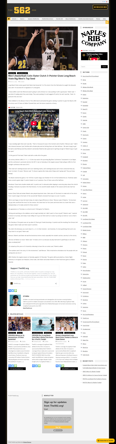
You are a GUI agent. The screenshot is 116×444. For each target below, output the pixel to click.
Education (85, 160)
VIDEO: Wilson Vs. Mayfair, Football (91, 371)
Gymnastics (86, 179)
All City (84, 80)
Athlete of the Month (88, 87)
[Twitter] (12, 290)
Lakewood (85, 204)
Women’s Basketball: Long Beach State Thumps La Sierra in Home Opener (67, 337)
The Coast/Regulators (88, 314)
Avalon (84, 94)
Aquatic (84, 83)
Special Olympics (87, 289)
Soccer (84, 281)
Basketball (12, 73)
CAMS (84, 124)
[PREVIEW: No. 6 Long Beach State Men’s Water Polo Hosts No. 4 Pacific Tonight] (43, 324)
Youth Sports (86, 355)
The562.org (86, 318)
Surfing (84, 303)
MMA (84, 237)
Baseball (85, 102)
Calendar (85, 120)
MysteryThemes (27, 442)
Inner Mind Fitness (87, 190)
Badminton (85, 98)
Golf (84, 175)
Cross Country (86, 149)
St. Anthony (86, 296)
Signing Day (86, 274)
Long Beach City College (89, 219)
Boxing (84, 113)
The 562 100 (59, 19)
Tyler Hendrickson (60, 343)
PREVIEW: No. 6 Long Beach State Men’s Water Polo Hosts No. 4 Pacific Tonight (42, 337)
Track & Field (86, 325)
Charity (84, 131)
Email (46, 409)
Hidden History (86, 182)
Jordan (84, 197)
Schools (14, 19)
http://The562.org (27, 308)
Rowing (85, 259)
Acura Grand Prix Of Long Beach (91, 76)
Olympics (85, 245)
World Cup (85, 347)
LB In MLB (85, 208)
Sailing (84, 267)
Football (85, 171)
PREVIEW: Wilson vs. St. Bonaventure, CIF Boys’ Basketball (16, 337)
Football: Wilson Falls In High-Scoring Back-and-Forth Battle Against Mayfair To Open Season (95, 366)
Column (84, 138)
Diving (84, 153)
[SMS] (15, 290)
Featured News (87, 168)
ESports (85, 164)
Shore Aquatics (86, 270)
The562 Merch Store (47, 19)
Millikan (85, 234)
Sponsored (85, 292)
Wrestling (85, 351)
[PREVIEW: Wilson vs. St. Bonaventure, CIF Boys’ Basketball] (19, 324)
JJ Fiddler (22, 81)
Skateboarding (86, 278)
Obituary (85, 241)
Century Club (86, 127)
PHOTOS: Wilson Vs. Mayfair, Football (92, 382)
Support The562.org (33, 19)
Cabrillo (84, 116)
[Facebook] (9, 290)
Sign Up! (58, 427)
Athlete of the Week (88, 91)
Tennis (84, 311)
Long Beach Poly (87, 223)
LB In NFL (85, 215)
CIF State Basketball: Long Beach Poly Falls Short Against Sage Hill (18, 369)
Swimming (85, 307)
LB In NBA (85, 212)
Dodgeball (85, 157)
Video (104, 19)
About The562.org (70, 19)
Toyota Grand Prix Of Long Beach (91, 322)
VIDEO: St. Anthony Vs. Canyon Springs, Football (95, 375)
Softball (85, 285)
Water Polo (48, 333)
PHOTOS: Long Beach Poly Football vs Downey (94, 379)
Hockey (85, 186)
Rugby (84, 263)
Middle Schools (87, 230)
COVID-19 (85, 146)
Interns (84, 193)
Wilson (20, 333)
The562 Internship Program (85, 19)
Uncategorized (86, 329)
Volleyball (85, 336)
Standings (85, 300)
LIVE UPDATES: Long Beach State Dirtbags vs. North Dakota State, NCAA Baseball (70, 369)
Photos (98, 19)
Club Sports (85, 135)
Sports (22, 19)
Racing (84, 256)
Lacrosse (85, 201)
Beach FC (85, 109)
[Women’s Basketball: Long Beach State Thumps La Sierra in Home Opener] (67, 324)
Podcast (85, 252)
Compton (85, 142)
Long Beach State (22, 73)
